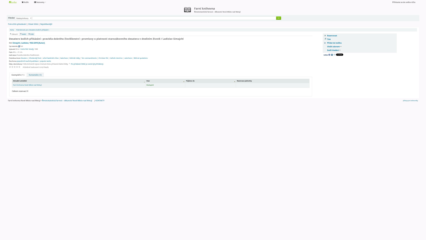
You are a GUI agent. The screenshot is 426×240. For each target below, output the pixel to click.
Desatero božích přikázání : (32, 30)
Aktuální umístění (20, 81)
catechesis (128, 58)
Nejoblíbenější (46, 24)
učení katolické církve (51, 58)
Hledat (11, 18)
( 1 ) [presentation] (18, 75)
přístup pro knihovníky (410, 101)
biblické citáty (75, 58)
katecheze (64, 58)
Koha (12, 30)
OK (278, 18)
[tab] (18, 75)
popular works (45, 61)
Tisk (329, 39)
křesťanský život (35, 58)
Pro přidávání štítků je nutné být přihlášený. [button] (87, 64)
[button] (25, 2)
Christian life (103, 58)
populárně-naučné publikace (27, 61)
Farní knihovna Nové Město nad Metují (14, 2)
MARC (24, 34)
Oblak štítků (33, 24)
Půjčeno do (190, 81)
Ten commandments (89, 58)
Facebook (329, 55)
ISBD (32, 34)
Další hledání (333, 50)
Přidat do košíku (334, 43)
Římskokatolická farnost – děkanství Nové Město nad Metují (67, 100)
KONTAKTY (99, 100)
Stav (148, 81)
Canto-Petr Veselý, (27, 49)
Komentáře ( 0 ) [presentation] (35, 75)
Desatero (24, 58)
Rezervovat (332, 35)
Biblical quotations (141, 58)
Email (334, 55)
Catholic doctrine (116, 58)
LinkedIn (332, 55)
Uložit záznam (333, 46)
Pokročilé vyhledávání (17, 24)
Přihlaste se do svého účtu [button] (403, 2)
